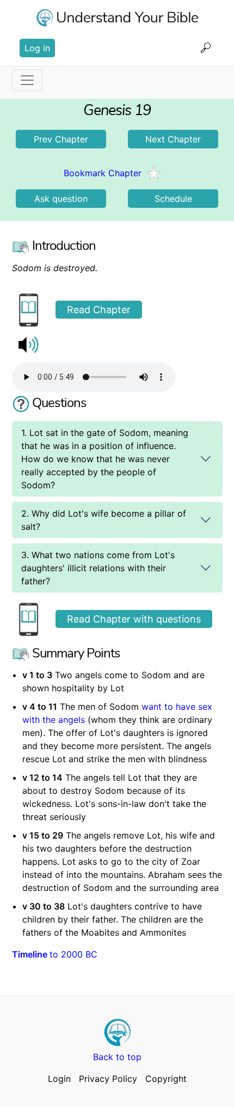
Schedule (173, 198)
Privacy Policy (108, 1078)
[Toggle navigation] (27, 80)
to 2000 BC (54, 954)
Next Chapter (173, 139)
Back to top (117, 1056)
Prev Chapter (61, 139)
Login (59, 1078)
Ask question (61, 198)
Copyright (166, 1078)
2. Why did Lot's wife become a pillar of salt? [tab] (103, 520)
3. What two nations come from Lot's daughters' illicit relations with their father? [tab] (98, 568)
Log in (37, 48)
